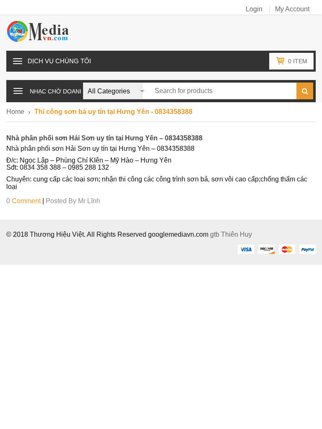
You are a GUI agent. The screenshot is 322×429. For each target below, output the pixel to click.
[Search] (304, 91)
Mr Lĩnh (89, 200)
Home (15, 111)
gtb (215, 234)
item (297, 61)
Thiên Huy (236, 234)
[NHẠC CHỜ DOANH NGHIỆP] (18, 90)
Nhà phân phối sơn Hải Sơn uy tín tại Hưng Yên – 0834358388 (104, 138)
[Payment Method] (245, 249)
